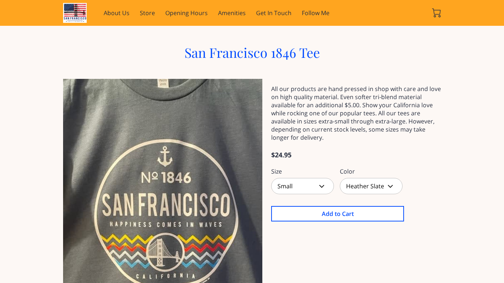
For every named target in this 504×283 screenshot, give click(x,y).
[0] (436, 12)
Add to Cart (338, 214)
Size (276, 171)
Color (347, 171)
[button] (302, 186)
